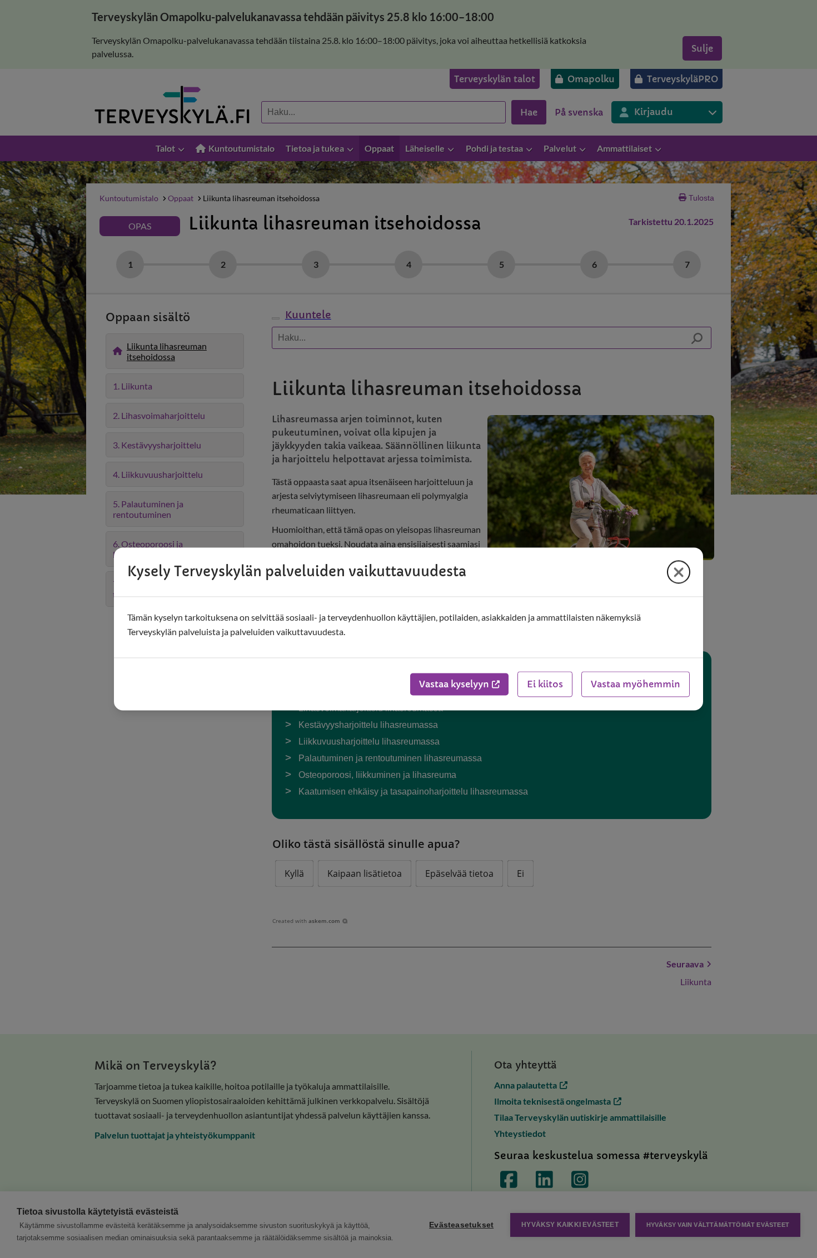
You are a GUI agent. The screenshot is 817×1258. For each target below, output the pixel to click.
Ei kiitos (545, 684)
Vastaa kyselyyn (454, 684)
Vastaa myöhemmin (635, 684)
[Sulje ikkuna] (678, 572)
